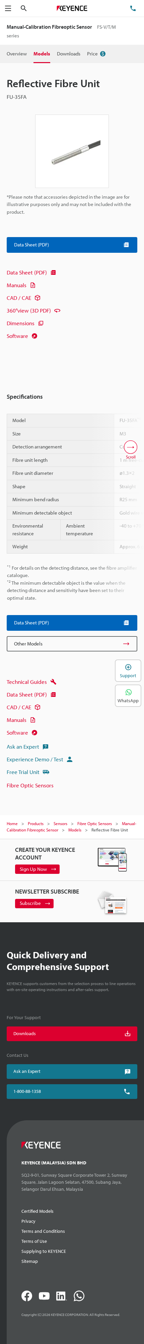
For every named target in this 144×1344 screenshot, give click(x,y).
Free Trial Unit (23, 771)
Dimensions (20, 323)
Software (17, 335)
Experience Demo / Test (35, 759)
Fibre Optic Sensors (30, 785)
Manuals (16, 285)
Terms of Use (34, 1241)
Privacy (28, 1221)
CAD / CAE (19, 297)
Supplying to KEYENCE (43, 1251)
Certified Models (37, 1211)
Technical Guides (27, 681)
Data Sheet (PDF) (27, 272)
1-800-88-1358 (27, 1091)
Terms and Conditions (43, 1231)
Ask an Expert (23, 746)
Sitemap (29, 1261)
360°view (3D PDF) (29, 310)
